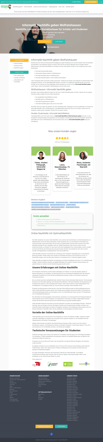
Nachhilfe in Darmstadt (72, 387)
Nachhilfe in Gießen (71, 396)
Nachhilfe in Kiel (71, 407)
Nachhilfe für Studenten (44, 379)
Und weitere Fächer (14, 400)
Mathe (11, 386)
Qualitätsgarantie (53, 6)
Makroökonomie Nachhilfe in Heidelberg (40, 207)
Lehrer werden (76, 2)
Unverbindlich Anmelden (44, 426)
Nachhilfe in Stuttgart (72, 418)
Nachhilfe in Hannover (72, 402)
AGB (39, 396)
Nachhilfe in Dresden (72, 391)
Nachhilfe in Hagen (71, 399)
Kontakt (40, 399)
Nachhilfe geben (70, 6)
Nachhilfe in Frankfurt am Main (74, 394)
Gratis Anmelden (91, 2)
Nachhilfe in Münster (72, 415)
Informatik (12, 384)
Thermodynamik (14, 399)
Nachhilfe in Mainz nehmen (73, 412)
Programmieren (13, 394)
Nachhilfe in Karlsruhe (72, 405)
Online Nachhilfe (28, 6)
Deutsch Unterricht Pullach (62, 202)
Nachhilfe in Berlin (71, 379)
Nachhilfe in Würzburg (72, 420)
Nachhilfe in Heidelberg (72, 404)
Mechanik (12, 389)
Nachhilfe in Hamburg (72, 400)
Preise (39, 386)
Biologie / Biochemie (15, 378)
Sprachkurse (41, 383)
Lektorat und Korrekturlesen (40, 6)
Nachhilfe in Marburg (71, 204)
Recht (11, 396)
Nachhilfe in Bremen (72, 386)
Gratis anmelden (19, 60)
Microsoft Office (13, 391)
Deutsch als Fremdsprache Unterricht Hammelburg (43, 202)
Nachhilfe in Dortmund (72, 389)
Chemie (11, 381)
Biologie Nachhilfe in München (72, 207)
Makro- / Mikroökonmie (15, 387)
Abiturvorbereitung (42, 378)
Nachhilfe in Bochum (72, 383)
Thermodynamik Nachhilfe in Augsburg (40, 204)
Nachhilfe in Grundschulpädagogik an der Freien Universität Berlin (46, 209)
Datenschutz (41, 394)
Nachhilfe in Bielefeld (72, 381)
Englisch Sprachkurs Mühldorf (57, 207)
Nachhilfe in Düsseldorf (72, 392)
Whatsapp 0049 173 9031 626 (30, 2)
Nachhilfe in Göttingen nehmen (74, 397)
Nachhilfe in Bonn (71, 384)
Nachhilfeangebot (17, 6)
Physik (11, 392)
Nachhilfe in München (72, 413)
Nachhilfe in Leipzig (71, 410)
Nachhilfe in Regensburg (73, 417)
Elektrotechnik (13, 383)
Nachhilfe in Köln (71, 409)
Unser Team (61, 6)
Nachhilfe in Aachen (72, 378)
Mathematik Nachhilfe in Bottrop (57, 204)
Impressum (41, 397)
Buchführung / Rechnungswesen (17, 379)
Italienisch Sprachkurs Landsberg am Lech (79, 202)
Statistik (11, 397)
